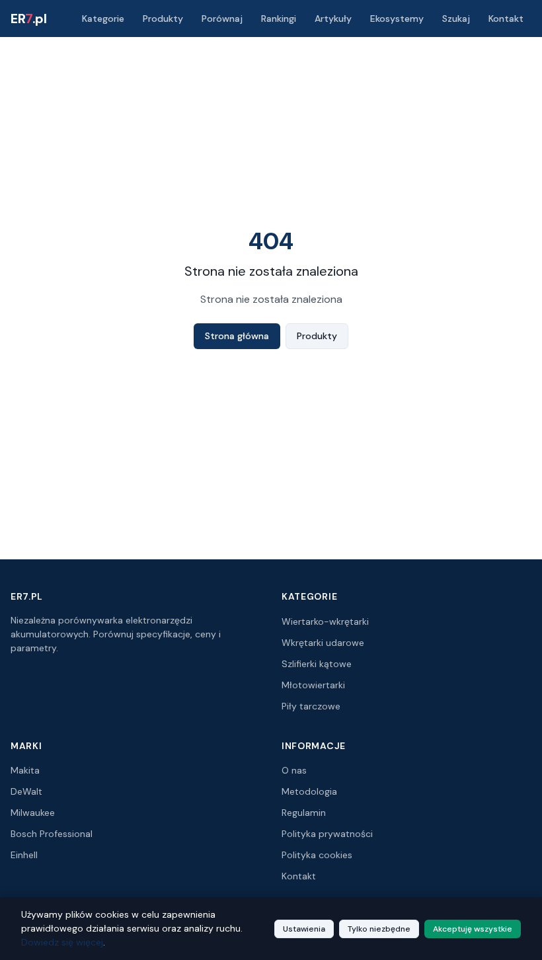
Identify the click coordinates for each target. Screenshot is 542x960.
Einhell (24, 855)
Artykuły (333, 18)
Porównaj (222, 18)
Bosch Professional (52, 834)
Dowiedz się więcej (62, 942)
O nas (294, 770)
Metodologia (309, 791)
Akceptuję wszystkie (472, 929)
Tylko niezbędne (379, 929)
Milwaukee (33, 813)
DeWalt (26, 791)
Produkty (163, 18)
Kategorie (103, 18)
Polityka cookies (317, 855)
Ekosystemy (397, 18)
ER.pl (29, 18)
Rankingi (278, 18)
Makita (25, 770)
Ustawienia (304, 929)
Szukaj (456, 18)
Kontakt (505, 18)
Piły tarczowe (311, 706)
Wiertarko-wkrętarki (325, 621)
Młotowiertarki (313, 685)
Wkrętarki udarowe (323, 643)
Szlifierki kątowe (317, 664)
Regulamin (304, 813)
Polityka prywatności (327, 834)
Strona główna (237, 336)
